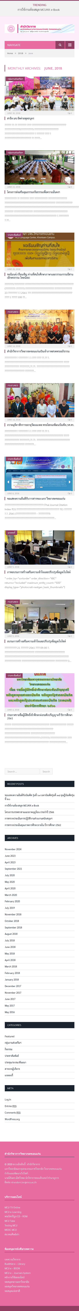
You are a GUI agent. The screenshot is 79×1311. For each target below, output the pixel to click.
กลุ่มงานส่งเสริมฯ (15, 78)
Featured (13, 311)
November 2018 (13, 914)
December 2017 (13, 986)
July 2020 (10, 875)
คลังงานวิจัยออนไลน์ (14, 1277)
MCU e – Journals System (18, 1272)
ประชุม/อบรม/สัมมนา (15, 1062)
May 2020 (10, 881)
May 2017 (10, 1005)
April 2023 (10, 862)
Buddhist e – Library (15, 1263)
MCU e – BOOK (12, 1268)
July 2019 (10, 907)
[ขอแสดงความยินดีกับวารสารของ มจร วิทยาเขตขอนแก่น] (39, 475)
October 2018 (12, 920)
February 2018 (12, 972)
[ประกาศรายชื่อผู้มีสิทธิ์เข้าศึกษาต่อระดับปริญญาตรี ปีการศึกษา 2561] (39, 691)
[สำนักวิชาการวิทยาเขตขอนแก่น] (39, 27)
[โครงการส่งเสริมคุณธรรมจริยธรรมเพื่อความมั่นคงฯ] (39, 168)
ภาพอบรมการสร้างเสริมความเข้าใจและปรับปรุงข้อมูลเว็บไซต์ (39, 572)
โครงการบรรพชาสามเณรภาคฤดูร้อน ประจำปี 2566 (29, 812)
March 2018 (11, 966)
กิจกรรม (8, 1049)
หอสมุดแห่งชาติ (12, 1290)
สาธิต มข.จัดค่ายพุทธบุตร (20, 118)
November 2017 (13, 992)
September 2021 (13, 868)
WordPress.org (12, 1119)
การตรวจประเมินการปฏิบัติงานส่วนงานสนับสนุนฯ (28, 818)
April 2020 (10, 888)
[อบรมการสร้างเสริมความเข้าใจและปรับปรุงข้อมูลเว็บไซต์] (39, 618)
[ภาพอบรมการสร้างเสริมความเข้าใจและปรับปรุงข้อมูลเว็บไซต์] (39, 548)
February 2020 (12, 901)
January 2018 (12, 979)
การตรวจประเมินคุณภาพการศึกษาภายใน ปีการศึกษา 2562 (33, 824)
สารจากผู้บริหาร (12, 1068)
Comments (13, 1112)
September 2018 (13, 927)
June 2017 (10, 998)
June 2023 (10, 855)
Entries (11, 1106)
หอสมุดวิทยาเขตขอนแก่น (17, 1286)
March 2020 (11, 894)
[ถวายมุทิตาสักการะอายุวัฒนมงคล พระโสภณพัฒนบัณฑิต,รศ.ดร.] (39, 401)
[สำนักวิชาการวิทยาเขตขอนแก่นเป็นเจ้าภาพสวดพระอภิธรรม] (39, 328)
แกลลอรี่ (11, 532)
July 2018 (10, 940)
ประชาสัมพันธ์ (14, 234)
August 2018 (11, 933)
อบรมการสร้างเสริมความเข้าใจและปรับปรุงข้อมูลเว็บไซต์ (36, 641)
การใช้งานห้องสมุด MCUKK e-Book (39, 9)
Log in (8, 1099)
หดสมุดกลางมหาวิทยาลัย (17, 1281)
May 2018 (10, 953)
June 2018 (10, 946)
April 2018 (10, 960)
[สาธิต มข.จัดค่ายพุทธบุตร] (39, 95)
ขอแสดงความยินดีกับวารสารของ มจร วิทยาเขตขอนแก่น (36, 498)
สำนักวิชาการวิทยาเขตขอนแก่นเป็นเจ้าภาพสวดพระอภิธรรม (38, 351)
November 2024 (13, 849)
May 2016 (10, 1012)
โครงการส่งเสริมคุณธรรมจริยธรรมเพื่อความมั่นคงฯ (33, 192)
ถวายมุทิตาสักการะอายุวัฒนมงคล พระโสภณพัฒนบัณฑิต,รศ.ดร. (40, 424)
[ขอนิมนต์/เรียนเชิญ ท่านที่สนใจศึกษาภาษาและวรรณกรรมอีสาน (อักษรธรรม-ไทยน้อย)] (39, 251)
